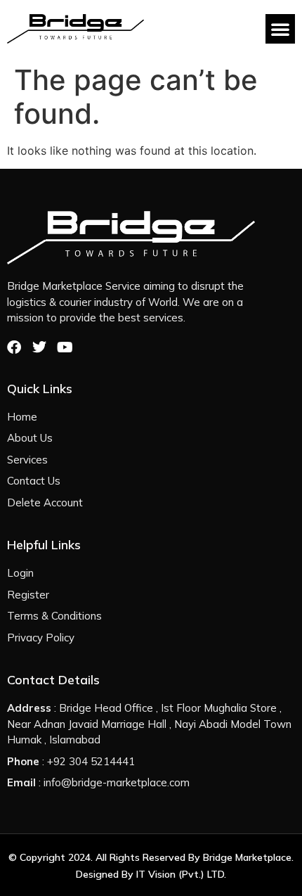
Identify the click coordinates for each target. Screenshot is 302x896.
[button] (280, 29)
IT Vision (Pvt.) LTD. (181, 874)
